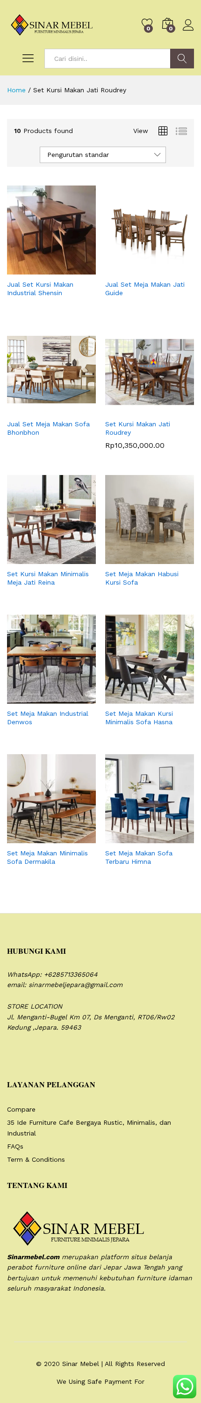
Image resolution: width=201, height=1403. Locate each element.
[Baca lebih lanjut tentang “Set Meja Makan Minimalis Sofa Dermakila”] (28, 838)
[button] (127, 408)
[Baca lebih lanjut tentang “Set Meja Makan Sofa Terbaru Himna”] (127, 838)
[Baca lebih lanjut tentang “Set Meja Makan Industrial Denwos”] (28, 698)
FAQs (15, 1146)
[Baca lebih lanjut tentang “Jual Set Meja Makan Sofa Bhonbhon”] (28, 408)
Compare (21, 1109)
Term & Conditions (36, 1159)
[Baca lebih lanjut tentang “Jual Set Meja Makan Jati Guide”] (127, 269)
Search (182, 58)
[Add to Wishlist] (71, 269)
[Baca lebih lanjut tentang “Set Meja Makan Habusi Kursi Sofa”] (127, 558)
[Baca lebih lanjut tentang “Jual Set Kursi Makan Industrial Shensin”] (28, 269)
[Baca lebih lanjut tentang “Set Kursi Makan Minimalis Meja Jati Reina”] (28, 558)
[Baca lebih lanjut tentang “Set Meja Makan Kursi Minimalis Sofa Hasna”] (127, 698)
